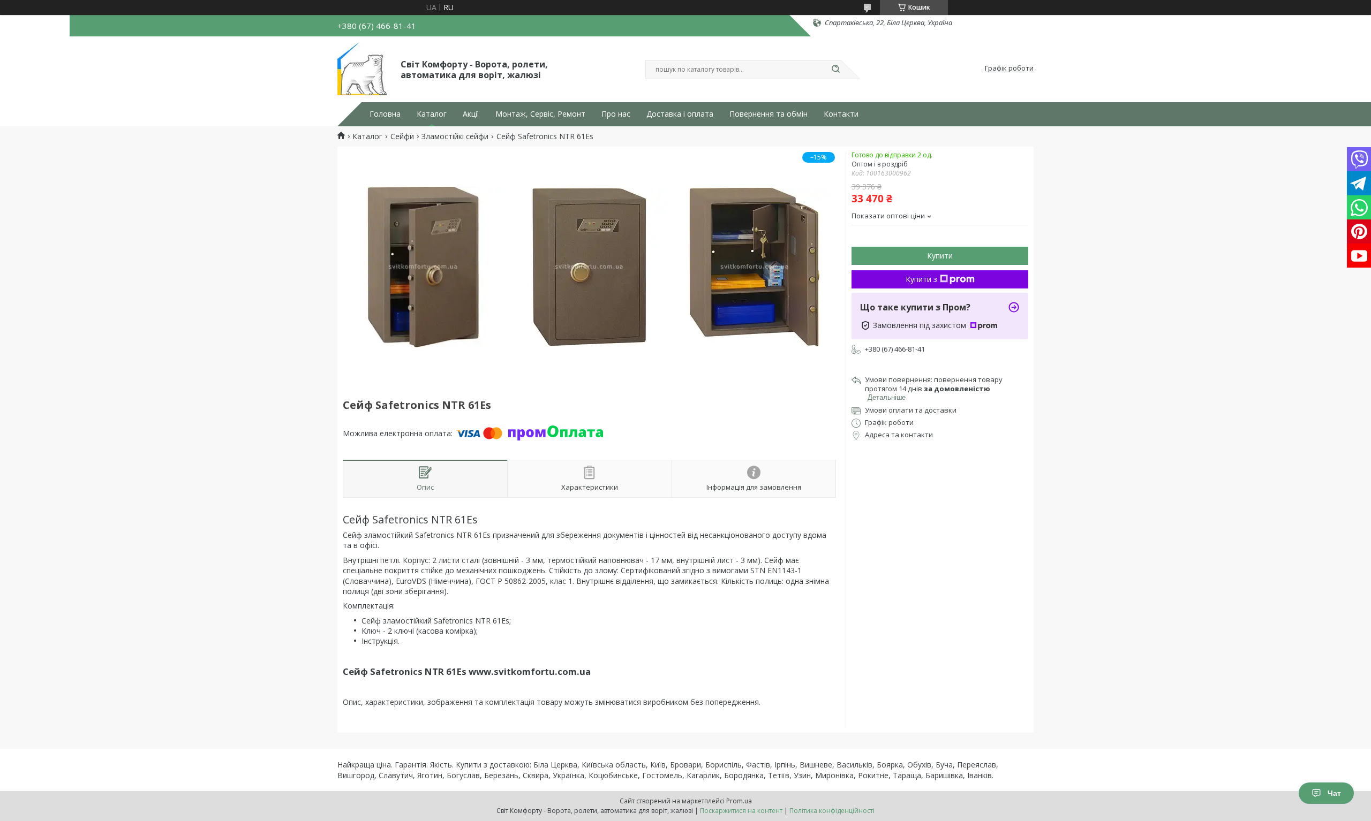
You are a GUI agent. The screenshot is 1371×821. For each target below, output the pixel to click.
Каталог (432, 114)
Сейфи (402, 136)
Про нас (615, 114)
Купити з (921, 279)
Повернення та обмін (768, 114)
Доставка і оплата (679, 114)
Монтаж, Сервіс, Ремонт (540, 114)
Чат (1334, 793)
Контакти (841, 114)
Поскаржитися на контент (741, 810)
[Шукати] (835, 69)
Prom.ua (739, 800)
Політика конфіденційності (832, 810)
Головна (385, 114)
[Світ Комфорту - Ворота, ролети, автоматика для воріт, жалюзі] (364, 68)
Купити (940, 255)
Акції (471, 114)
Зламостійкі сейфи (454, 136)
